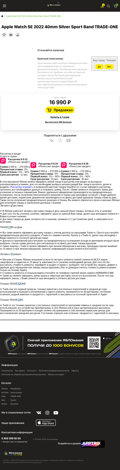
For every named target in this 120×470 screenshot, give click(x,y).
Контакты (32, 370)
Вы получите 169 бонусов (58, 122)
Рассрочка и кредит (21, 187)
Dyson (13, 400)
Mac (3, 400)
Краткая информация (10, 34)
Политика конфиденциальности (54, 370)
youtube (68, 140)
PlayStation (16, 388)
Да (99, 66)
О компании (7, 370)
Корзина (115, 6)
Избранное (102, 6)
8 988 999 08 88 (11, 438)
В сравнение (17, 34)
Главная (2, 16)
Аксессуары (16, 392)
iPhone (4, 388)
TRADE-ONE (16, 396)
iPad (3, 396)
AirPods (4, 392)
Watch (4, 404)
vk (51, 140)
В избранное (4, 34)
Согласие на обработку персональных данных (23, 374)
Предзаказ (63, 110)
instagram (60, 140)
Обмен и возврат (56, 374)
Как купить (20, 370)
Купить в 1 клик (60, 117)
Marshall (14, 404)
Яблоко (53, 6)
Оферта (75, 370)
